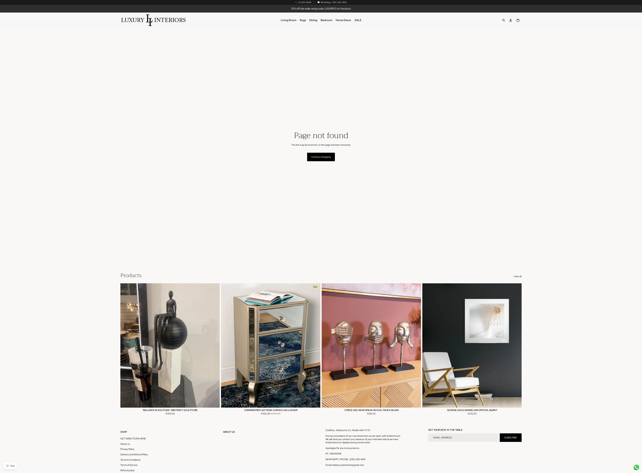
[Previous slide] (226, 345)
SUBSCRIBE (510, 437)
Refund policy (127, 470)
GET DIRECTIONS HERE (133, 438)
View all (518, 276)
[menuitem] (288, 20)
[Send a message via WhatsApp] (636, 467)
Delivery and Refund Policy (134, 454)
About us (125, 443)
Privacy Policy (127, 449)
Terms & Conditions (130, 459)
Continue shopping (321, 156)
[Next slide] (315, 345)
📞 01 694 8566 (303, 2)
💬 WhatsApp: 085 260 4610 (332, 2)
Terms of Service (129, 464)
